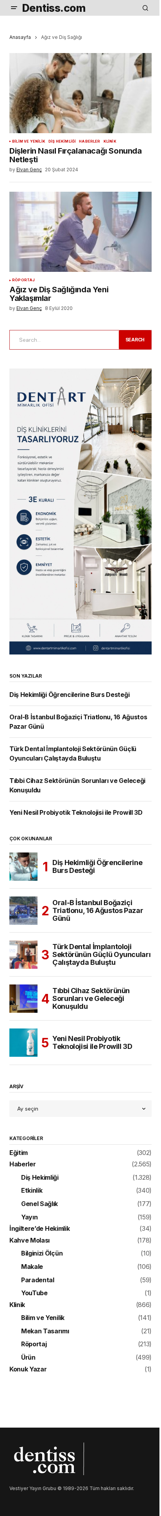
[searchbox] (63, 339)
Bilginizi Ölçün (42, 1253)
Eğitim (18, 1153)
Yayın (29, 1217)
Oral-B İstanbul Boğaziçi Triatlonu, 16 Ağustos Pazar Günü (97, 910)
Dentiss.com (54, 8)
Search (135, 340)
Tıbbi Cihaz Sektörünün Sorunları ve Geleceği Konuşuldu (91, 998)
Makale (32, 1266)
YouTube (34, 1293)
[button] (14, 8)
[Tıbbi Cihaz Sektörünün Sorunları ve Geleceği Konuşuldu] (23, 998)
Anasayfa (20, 37)
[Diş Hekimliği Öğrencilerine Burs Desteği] (23, 866)
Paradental (37, 1280)
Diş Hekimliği (62, 141)
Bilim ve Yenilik (28, 141)
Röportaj (23, 280)
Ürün (28, 1357)
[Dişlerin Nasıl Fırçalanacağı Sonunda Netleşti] (80, 93)
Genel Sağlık (39, 1204)
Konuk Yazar (28, 1369)
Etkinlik (31, 1190)
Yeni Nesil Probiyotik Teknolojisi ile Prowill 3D (76, 812)
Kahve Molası (29, 1240)
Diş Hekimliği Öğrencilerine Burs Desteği (69, 694)
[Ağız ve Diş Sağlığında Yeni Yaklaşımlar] (80, 232)
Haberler (89, 141)
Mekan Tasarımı (45, 1331)
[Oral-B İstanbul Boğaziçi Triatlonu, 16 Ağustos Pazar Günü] (23, 910)
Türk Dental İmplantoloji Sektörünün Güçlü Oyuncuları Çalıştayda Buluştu (101, 954)
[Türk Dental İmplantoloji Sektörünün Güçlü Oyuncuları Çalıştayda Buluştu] (23, 954)
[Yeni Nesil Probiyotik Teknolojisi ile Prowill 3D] (23, 1042)
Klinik (110, 141)
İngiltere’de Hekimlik (39, 1228)
